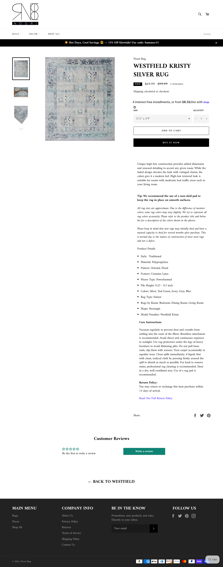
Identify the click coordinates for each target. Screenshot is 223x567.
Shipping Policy (71, 539)
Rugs (16, 34)
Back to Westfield (113, 482)
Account (207, 34)
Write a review (144, 451)
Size (135, 110)
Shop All (54, 34)
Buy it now (171, 143)
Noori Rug (26, 562)
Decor (34, 34)
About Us (67, 515)
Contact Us (68, 544)
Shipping (138, 91)
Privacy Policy (70, 521)
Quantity (198, 110)
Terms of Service (71, 533)
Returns (66, 527)
